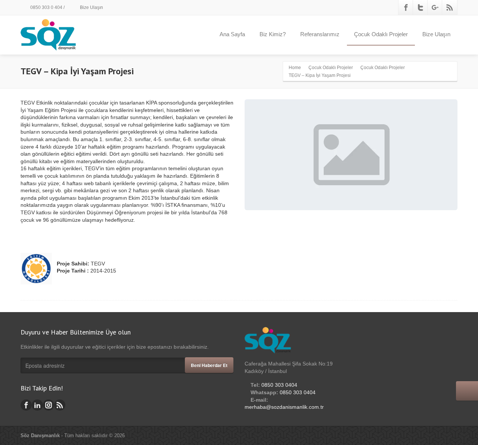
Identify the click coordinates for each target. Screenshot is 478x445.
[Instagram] (48, 405)
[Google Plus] (435, 7)
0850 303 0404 (279, 385)
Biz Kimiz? (273, 34)
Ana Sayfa (232, 34)
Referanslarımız (319, 34)
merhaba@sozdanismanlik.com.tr (284, 407)
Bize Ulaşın (91, 7)
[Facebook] (405, 7)
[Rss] (449, 7)
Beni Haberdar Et (209, 365)
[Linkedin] (37, 405)
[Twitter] (420, 7)
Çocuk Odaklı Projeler (381, 34)
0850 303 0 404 (45, 7)
